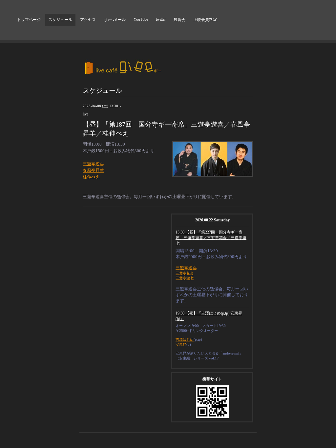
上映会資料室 (205, 19)
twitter (161, 19)
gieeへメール (115, 19)
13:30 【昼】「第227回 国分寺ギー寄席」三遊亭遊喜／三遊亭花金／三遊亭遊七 (211, 238)
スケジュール (60, 19)
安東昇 (181, 344)
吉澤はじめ (185, 339)
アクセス (88, 19)
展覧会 (179, 19)
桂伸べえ (91, 176)
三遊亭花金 (185, 273)
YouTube (141, 19)
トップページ (29, 19)
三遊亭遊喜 (93, 163)
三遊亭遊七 (185, 278)
